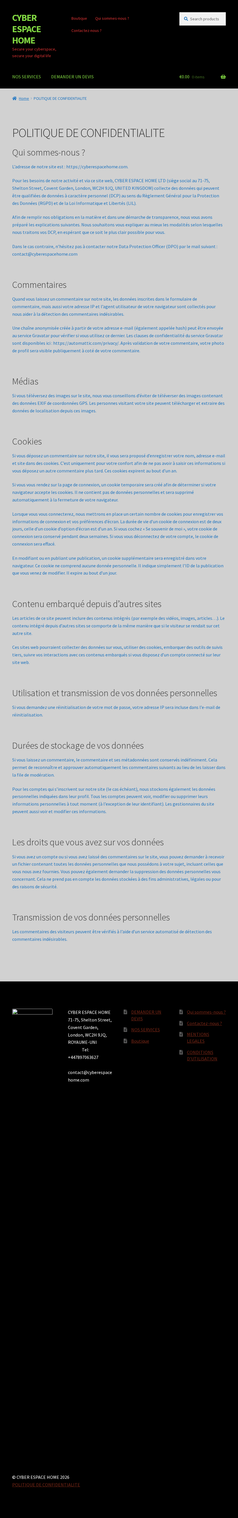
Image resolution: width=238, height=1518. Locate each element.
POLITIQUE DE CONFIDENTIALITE (46, 1485)
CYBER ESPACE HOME (26, 29)
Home (24, 98)
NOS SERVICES (26, 77)
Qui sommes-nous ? (112, 18)
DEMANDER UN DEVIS (72, 77)
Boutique (79, 18)
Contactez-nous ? (86, 30)
